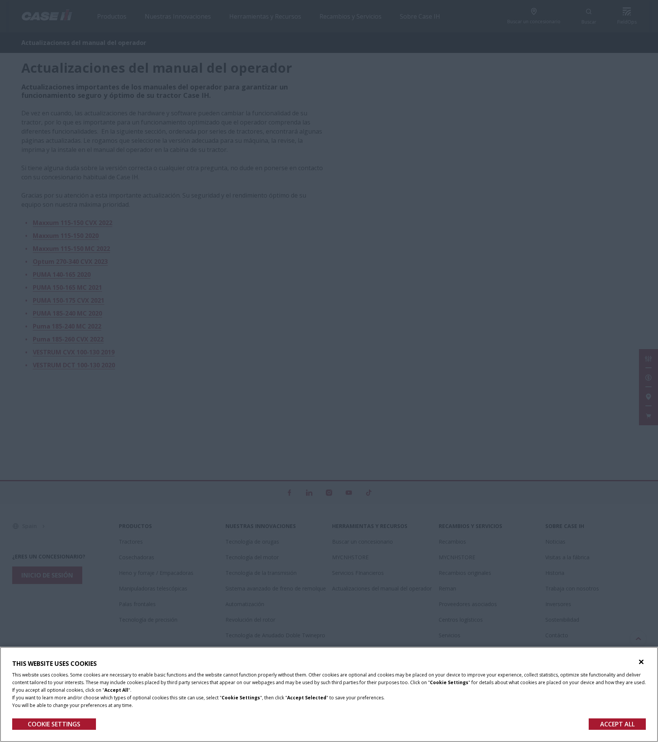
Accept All (617, 724)
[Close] (641, 662)
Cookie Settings (54, 724)
